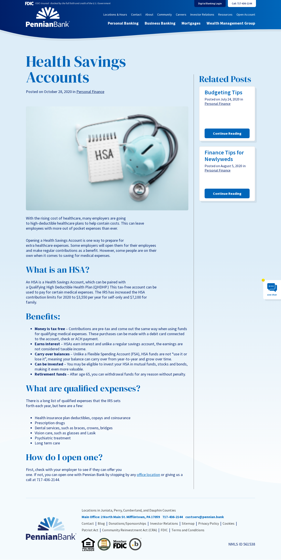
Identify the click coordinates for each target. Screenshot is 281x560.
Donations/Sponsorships (127, 523)
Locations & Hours (115, 14)
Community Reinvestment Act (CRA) (129, 530)
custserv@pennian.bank (204, 517)
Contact (136, 14)
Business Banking (160, 23)
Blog (101, 523)
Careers (181, 14)
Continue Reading (227, 133)
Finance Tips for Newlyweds (224, 156)
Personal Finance (90, 91)
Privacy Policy (208, 523)
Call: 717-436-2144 (242, 3)
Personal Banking (123, 23)
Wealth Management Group (231, 23)
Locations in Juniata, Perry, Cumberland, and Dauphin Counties (129, 510)
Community (164, 14)
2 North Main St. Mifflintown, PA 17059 (130, 517)
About (149, 14)
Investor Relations (202, 14)
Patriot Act (90, 530)
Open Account (245, 14)
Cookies (228, 523)
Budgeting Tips (223, 92)
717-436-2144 (172, 517)
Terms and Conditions (187, 530)
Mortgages (191, 23)
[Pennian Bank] (48, 17)
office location (148, 474)
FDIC (164, 530)
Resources (225, 14)
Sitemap (188, 523)
